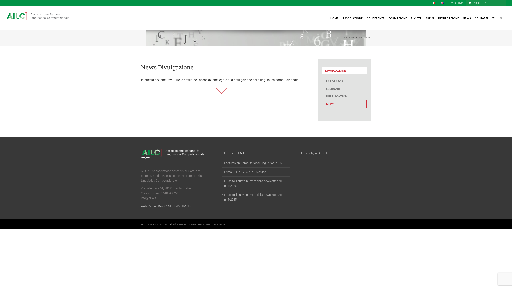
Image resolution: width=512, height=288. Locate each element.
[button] (501, 18)
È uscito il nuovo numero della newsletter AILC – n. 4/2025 (255, 197)
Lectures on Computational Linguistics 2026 (253, 163)
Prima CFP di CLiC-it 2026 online (245, 172)
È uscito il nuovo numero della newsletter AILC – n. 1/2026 (255, 183)
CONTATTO (148, 206)
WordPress (205, 224)
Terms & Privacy (219, 224)
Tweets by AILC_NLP (314, 153)
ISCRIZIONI (165, 206)
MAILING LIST (184, 206)
